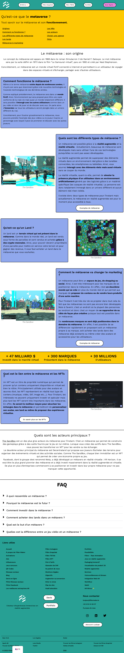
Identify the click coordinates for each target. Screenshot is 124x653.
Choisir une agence (55, 36)
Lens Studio (37, 643)
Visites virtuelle (68, 646)
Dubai (65, 638)
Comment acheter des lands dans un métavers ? (35, 517)
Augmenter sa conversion (55, 578)
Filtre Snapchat (51, 552)
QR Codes (10, 569)
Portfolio (88, 549)
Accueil (9, 549)
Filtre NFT (49, 559)
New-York (5, 638)
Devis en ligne (11, 578)
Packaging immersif (92, 562)
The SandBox (9, 441)
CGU (64, 650)
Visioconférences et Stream (95, 575)
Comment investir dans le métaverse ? (29, 510)
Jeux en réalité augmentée (95, 559)
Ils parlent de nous (52, 569)
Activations (10, 556)
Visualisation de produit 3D (95, 565)
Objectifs (48, 575)
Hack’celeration (51, 588)
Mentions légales (51, 572)
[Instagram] (87, 615)
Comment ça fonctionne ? (13, 32)
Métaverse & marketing (12, 43)
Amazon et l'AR (98, 646)
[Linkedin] (96, 615)
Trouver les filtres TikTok (10, 646)
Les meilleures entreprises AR (17, 588)
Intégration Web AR (92, 578)
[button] (62, 495)
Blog (7, 575)
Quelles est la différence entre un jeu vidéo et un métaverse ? (43, 531)
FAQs (49, 39)
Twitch (35, 646)
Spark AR (5, 643)
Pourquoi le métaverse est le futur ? (28, 503)
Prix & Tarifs (49, 562)
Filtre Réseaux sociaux (14, 582)
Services (88, 572)
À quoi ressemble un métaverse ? (26, 496)
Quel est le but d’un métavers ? (25, 524)
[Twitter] (104, 615)
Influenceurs (11, 562)
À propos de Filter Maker (15, 552)
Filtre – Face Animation (94, 556)
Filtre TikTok (50, 556)
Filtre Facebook (12, 585)
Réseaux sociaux (12, 572)
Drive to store (50, 582)
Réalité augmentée (92, 569)
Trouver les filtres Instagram (72, 643)
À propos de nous (89, 608)
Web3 (87, 585)
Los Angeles (37, 638)
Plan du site (49, 585)
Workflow (88, 582)
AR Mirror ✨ (89, 588)
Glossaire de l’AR (51, 565)
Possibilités (89, 552)
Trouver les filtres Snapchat (103, 643)
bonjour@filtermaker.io (91, 600)
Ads (7, 559)
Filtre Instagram (51, 549)
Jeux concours (11, 565)
